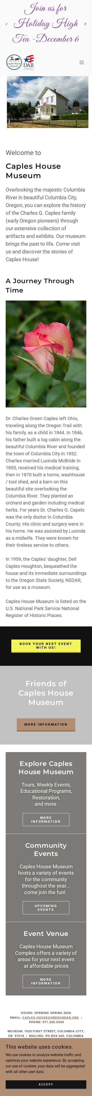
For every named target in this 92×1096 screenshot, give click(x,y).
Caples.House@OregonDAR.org (50, 1017)
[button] (81, 62)
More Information (46, 819)
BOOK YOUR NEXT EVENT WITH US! (46, 645)
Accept (46, 1084)
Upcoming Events (46, 907)
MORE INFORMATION (46, 724)
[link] (21, 62)
